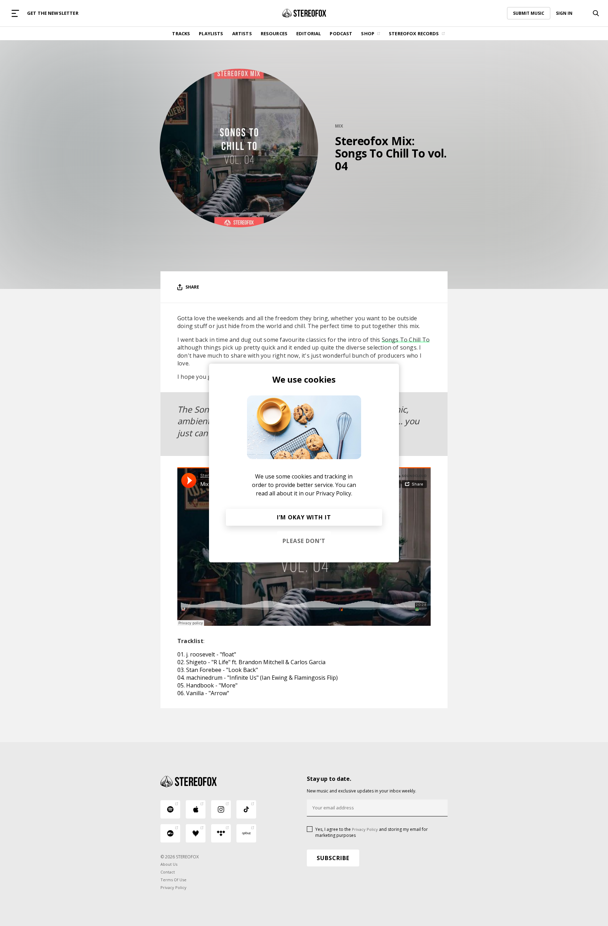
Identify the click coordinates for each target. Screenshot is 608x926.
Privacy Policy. (334, 493)
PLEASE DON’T (304, 541)
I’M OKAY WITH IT (304, 517)
